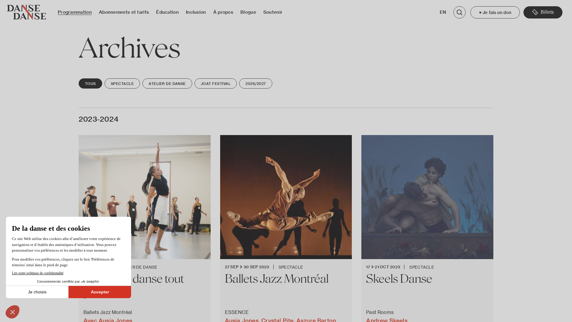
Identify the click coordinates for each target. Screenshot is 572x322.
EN (443, 12)
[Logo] (26, 12)
